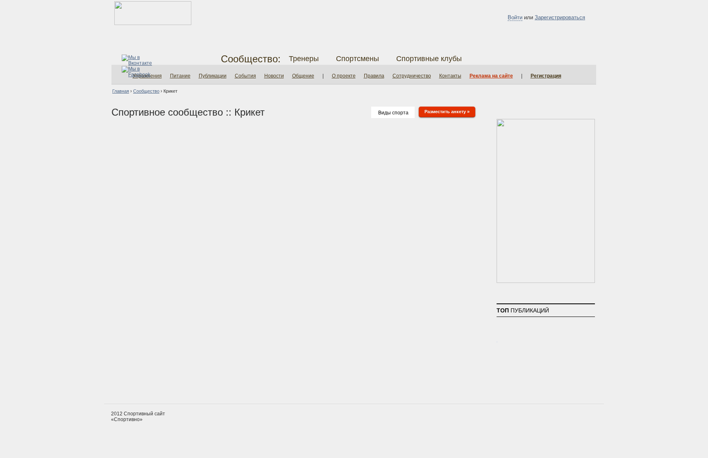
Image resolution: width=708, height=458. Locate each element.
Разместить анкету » (447, 111)
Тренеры (304, 59)
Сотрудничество (412, 76)
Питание (180, 76)
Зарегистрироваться (560, 17)
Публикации (213, 76)
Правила (374, 76)
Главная (120, 91)
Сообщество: (251, 58)
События (245, 76)
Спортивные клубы (429, 59)
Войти (515, 17)
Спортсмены (357, 59)
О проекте (344, 76)
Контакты (450, 76)
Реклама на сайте (491, 76)
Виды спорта (393, 113)
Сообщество (146, 91)
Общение (303, 76)
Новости (274, 76)
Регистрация (546, 76)
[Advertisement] (354, 373)
